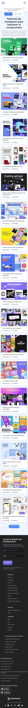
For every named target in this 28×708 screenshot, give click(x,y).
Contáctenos (11, 580)
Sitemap (10, 596)
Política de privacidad (13, 590)
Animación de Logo (9, 644)
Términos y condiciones (13, 593)
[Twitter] (15, 705)
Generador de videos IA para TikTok (9, 678)
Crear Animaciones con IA (7, 663)
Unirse (7, 563)
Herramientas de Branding (14, 610)
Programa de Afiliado (13, 588)
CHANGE (8, 14)
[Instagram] (8, 705)
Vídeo (9, 619)
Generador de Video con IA (7, 661)
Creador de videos (9, 652)
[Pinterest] (11, 705)
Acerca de (10, 577)
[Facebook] (5, 705)
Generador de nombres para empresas (10, 675)
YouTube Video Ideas (5, 680)
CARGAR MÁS (14, 526)
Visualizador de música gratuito (12, 639)
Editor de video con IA (6, 666)
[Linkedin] (22, 705)
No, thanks (18, 14)
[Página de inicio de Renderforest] (3, 2)
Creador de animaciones (11, 641)
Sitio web (10, 627)
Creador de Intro (9, 646)
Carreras (10, 582)
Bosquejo (10, 629)
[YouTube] (19, 705)
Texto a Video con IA (5, 669)
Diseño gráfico (11, 624)
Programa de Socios (12, 598)
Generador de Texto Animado (12, 649)
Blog (9, 612)
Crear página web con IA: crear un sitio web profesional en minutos (14, 672)
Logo (9, 622)
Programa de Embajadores (14, 601)
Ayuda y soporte (11, 585)
